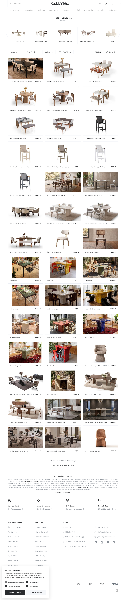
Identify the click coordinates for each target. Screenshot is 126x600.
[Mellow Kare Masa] (63, 295)
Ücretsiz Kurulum (44, 506)
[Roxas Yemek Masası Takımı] (63, 182)
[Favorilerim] (113, 4)
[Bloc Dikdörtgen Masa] (25, 352)
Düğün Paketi (113, 10)
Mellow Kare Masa (52, 309)
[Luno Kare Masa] (25, 324)
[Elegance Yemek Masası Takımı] (25, 381)
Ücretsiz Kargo (13, 546)
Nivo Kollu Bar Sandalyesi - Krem (20, 167)
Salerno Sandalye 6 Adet (92, 451)
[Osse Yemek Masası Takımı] (25, 210)
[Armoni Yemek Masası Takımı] (100, 210)
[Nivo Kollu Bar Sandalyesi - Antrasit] (25, 182)
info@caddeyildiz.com (105, 532)
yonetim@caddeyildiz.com (106, 537)
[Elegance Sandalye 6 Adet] (100, 352)
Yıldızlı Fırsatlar (40, 556)
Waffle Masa (13, 280)
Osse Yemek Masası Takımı (18, 224)
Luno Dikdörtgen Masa (54, 337)
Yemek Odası (41, 10)
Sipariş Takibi (12, 556)
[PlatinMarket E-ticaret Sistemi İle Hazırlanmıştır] (117, 591)
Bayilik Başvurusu (41, 551)
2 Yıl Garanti (71, 506)
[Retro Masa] (63, 267)
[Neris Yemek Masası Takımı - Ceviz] (63, 96)
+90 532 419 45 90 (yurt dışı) (75, 541)
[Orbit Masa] (100, 267)
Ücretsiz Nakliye (14, 506)
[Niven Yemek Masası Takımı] (100, 68)
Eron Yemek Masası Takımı (18, 138)
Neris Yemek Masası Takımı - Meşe (20, 110)
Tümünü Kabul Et (15, 592)
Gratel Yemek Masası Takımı (18, 422)
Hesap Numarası (41, 527)
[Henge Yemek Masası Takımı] (100, 96)
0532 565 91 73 (70, 532)
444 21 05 (68, 527)
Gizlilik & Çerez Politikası (37, 577)
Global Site (39, 565)
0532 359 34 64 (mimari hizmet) (76, 546)
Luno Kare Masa (15, 337)
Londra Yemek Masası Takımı (19, 451)
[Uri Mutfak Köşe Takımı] (63, 125)
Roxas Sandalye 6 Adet (92, 252)
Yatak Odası (29, 10)
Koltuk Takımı (53, 10)
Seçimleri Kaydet (36, 592)
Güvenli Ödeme (104, 506)
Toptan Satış (39, 541)
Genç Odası (100, 10)
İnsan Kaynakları (41, 561)
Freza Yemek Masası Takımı (18, 252)
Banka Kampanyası (42, 537)
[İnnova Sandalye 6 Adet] (63, 238)
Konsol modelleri (83, 487)
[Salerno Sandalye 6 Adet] (100, 437)
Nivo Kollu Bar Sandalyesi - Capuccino (59, 167)
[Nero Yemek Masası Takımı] (100, 381)
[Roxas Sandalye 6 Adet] (100, 238)
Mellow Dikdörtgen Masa (92, 309)
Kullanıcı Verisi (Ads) (14, 586)
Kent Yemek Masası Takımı (55, 224)
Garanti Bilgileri (13, 541)
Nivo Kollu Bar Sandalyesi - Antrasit (20, 195)
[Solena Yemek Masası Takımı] (63, 409)
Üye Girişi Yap (12, 551)
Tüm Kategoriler (14, 10)
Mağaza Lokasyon (103, 527)
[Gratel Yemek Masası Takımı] (25, 409)
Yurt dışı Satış (12, 532)
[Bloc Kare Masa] (100, 324)
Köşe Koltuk (65, 10)
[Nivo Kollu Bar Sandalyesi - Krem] (25, 153)
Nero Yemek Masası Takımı (93, 394)
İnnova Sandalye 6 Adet (54, 252)
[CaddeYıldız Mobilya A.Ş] (60, 3)
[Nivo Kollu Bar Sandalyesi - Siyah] (100, 125)
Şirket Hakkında (40, 546)
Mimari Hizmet (13, 561)
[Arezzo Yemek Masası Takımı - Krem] (100, 409)
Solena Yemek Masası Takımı (56, 422)
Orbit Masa (88, 280)
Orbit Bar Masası (52, 394)
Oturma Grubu (88, 10)
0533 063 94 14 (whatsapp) (74, 537)
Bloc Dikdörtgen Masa (16, 366)
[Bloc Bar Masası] (63, 352)
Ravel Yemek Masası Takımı (55, 82)
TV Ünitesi (77, 10)
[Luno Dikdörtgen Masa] (63, 324)
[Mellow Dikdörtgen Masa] (100, 295)
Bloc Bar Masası (52, 366)
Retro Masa (50, 280)
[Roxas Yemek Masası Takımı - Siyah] (25, 68)
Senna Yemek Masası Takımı (93, 195)
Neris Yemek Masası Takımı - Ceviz (57, 110)
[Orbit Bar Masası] (63, 381)
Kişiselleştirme (33, 586)
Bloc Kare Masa (89, 337)
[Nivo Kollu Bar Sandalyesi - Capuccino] (63, 153)
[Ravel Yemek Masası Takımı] (63, 68)
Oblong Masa (14, 309)
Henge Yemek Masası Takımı (93, 110)
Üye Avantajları (13, 565)
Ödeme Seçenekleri (14, 527)
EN (100, 4)
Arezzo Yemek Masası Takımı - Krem (96, 422)
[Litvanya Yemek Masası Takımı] (63, 437)
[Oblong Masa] (25, 295)
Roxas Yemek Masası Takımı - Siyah (21, 82)
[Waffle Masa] (25, 267)
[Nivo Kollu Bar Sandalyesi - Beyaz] (100, 153)
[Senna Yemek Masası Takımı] (100, 182)
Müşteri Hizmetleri (41, 532)
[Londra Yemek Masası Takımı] (25, 437)
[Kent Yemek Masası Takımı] (63, 210)
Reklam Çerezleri (34, 582)
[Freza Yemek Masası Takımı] (25, 238)
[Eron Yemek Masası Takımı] (25, 125)
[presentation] (7, 35)
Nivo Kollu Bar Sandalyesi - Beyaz (95, 167)
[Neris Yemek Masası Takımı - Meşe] (25, 96)
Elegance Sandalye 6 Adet (93, 366)
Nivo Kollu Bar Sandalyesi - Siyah (95, 138)
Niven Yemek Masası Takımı (93, 82)
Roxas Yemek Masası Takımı (56, 195)
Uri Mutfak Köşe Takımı (54, 138)
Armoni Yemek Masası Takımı (94, 224)
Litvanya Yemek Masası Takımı (56, 451)
